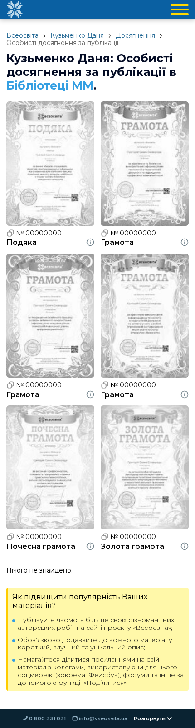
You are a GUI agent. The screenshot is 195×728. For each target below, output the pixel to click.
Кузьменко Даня (77, 35)
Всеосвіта (22, 35)
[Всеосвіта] (14, 9)
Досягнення (135, 35)
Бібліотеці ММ (49, 85)
